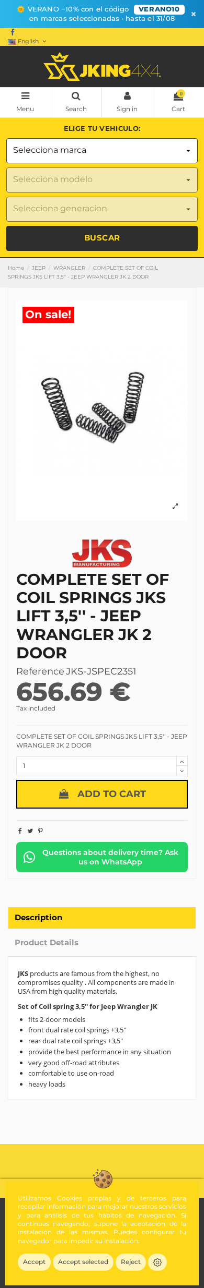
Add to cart (111, 794)
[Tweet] (30, 831)
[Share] (20, 831)
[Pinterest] (40, 831)
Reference (40, 671)
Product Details (46, 942)
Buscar (102, 238)
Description (38, 917)
